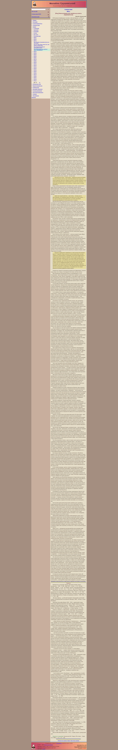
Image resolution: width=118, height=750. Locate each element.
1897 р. (35, 59)
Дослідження (36, 95)
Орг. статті (36, 34)
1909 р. (35, 77)
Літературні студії (37, 84)
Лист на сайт (34, 11)
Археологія (36, 29)
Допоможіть (59, 743)
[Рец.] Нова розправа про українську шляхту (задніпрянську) (40, 50)
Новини (34, 20)
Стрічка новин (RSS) (36, 14)
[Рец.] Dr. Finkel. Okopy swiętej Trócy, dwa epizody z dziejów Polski (41, 45)
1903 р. (35, 68)
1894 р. (35, 54)
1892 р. (35, 51)
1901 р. (35, 65)
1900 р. (35, 63)
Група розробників (48, 745)
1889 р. (35, 37)
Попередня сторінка (62, 740)
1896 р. (35, 57)
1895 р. (35, 56)
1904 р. (35, 69)
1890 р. (35, 39)
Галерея (35, 94)
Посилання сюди (35, 16)
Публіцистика (36, 87)
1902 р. (35, 66)
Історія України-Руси (37, 23)
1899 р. (35, 62)
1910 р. (35, 79)
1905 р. (35, 71)
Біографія (35, 22)
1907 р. (35, 74)
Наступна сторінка (75, 740)
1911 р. (35, 80)
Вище (69, 740)
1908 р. (35, 76)
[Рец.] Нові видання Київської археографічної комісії (39, 47)
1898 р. (35, 60)
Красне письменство (37, 85)
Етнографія (36, 31)
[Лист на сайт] (48, 12)
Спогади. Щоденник (37, 90)
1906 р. (35, 73)
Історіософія (36, 28)
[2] (39, 82)
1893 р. (35, 53)
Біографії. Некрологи (37, 89)
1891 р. (35, 40)
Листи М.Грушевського (38, 92)
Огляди (35, 33)
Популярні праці (37, 36)
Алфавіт (34, 26)
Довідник (34, 97)
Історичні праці (36, 25)
